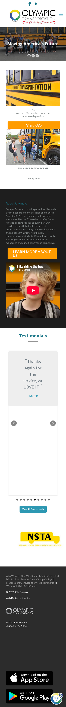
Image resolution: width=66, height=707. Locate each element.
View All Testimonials (33, 509)
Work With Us (13, 586)
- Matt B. (33, 396)
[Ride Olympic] (33, 17)
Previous (14, 423)
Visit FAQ (34, 125)
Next (53, 423)
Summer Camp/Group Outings (36, 579)
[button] (57, 698)
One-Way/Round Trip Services (36, 576)
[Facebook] (30, 4)
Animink (26, 598)
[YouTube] (36, 4)
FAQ (25, 586)
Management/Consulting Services (23, 582)
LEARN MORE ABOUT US (32, 253)
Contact (33, 586)
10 (49, 500)
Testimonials (49, 582)
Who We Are (12, 576)
